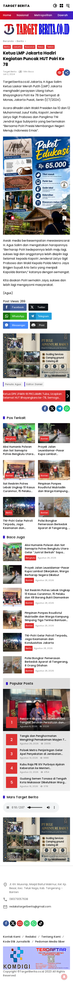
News (41, 46)
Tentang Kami (50, 937)
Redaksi (30, 937)
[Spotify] (27, 923)
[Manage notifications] (64, 977)
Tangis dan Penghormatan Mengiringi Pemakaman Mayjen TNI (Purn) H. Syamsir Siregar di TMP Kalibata (43, 738)
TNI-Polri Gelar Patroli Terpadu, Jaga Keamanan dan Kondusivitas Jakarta (18, 524)
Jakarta (17, 46)
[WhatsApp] (67, 408)
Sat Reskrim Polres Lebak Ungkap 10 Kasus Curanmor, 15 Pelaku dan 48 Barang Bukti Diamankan (19, 487)
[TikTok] (41, 923)
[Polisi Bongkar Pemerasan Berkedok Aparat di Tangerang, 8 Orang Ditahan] (54, 507)
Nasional (29, 46)
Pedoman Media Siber (50, 941)
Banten (44, 438)
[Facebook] (45, 408)
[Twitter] (52, 408)
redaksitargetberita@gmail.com (30, 906)
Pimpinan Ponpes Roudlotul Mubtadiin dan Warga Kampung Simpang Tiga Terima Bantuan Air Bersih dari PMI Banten (53, 487)
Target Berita (16, 5)
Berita (7, 46)
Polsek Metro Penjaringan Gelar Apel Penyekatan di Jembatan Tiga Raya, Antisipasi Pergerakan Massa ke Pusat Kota (42, 752)
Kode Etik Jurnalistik (16, 941)
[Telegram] (59, 408)
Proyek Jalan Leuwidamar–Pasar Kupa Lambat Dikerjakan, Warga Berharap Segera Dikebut (51, 450)
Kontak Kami (11, 937)
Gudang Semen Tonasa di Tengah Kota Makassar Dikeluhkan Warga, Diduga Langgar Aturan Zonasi (43, 780)
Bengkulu (10, 438)
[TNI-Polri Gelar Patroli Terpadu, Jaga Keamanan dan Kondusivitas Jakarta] (19, 507)
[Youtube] (20, 923)
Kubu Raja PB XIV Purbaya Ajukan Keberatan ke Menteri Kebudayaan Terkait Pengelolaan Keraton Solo (43, 766)
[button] (55, 5)
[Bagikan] (67, 72)
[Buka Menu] (61, 5)
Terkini (50, 46)
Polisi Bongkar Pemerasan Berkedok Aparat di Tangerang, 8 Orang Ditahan (54, 524)
